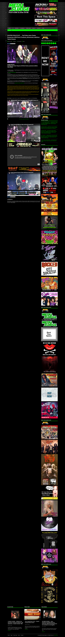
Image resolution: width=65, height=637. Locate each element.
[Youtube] (52, 1)
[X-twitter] (51, 1)
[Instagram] (54, 1)
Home (9, 28)
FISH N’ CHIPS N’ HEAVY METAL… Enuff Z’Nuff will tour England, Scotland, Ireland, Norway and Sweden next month (49, 141)
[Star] (57, 1)
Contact (39, 28)
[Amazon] (55, 43)
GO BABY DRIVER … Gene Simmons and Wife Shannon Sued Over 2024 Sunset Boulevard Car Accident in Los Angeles (49, 623)
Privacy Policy (56, 635)
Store (43, 28)
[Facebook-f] (49, 1)
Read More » (9, 630)
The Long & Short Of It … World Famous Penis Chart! (32, 622)
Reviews (16, 28)
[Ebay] (53, 43)
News (13, 28)
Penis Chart (28, 28)
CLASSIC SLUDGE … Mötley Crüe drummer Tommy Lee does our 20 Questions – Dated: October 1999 (15, 622)
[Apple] (55, 1)
